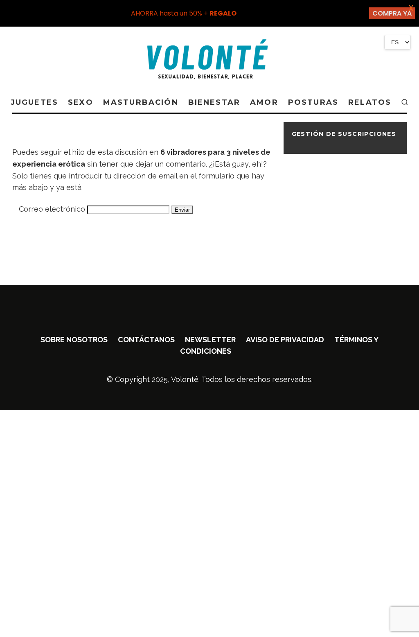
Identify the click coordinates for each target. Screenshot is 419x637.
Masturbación (140, 102)
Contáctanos (146, 339)
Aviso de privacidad (285, 339)
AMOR (264, 102)
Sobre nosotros (74, 339)
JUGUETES (34, 102)
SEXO (80, 102)
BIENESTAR (214, 102)
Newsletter (210, 339)
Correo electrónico (52, 209)
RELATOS (369, 102)
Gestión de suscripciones (344, 134)
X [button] (411, 8)
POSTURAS (313, 102)
